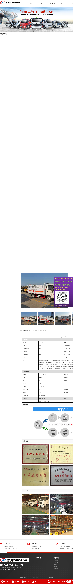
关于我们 (38, 557)
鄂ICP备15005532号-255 (9, 569)
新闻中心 (56, 557)
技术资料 (56, 564)
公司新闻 (56, 560)
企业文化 (38, 562)
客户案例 (56, 568)
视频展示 (56, 566)
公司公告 (38, 570)
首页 (31, 3)
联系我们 (38, 568)
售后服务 (38, 564)
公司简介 (38, 560)
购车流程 (38, 566)
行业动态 (56, 562)
